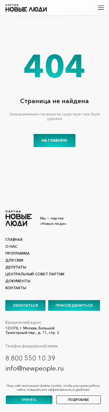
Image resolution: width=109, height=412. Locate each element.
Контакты (15, 287)
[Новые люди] (26, 8)
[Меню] (101, 8)
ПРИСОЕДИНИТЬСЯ (74, 305)
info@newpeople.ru (34, 368)
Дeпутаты (15, 267)
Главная (13, 239)
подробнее (78, 400)
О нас (11, 246)
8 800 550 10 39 (30, 358)
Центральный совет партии (34, 274)
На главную (54, 140)
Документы (17, 281)
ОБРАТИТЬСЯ (25, 305)
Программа (17, 253)
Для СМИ (14, 260)
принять (29, 400)
